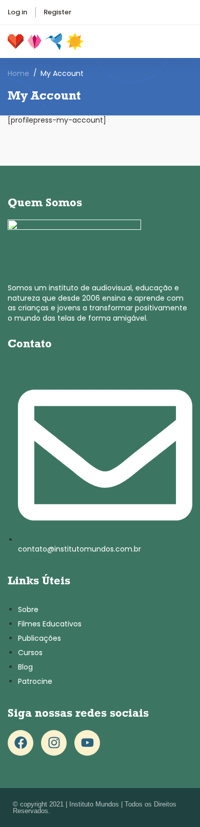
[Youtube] (87, 743)
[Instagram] (54, 743)
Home (18, 73)
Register (57, 12)
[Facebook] (20, 743)
